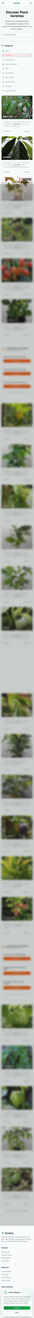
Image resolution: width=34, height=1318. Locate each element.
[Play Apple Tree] (29, 116)
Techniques (4, 1274)
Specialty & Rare (10, 82)
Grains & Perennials (11, 64)
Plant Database (6, 1258)
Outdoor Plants (9, 77)
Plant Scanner (5, 1252)
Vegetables (8, 86)
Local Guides (5, 1261)
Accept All (17, 1308)
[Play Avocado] (29, 157)
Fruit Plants (8, 55)
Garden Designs (6, 1277)
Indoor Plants (9, 73)
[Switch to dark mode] (31, 3)
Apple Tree (8, 116)
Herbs (7, 68)
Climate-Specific (10, 60)
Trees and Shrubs (10, 91)
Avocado (7, 157)
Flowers (7, 51)
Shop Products (5, 1280)
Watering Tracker (6, 1255)
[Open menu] (3, 3)
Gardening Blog (6, 1271)
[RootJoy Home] (16, 2)
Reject (17, 1312)
